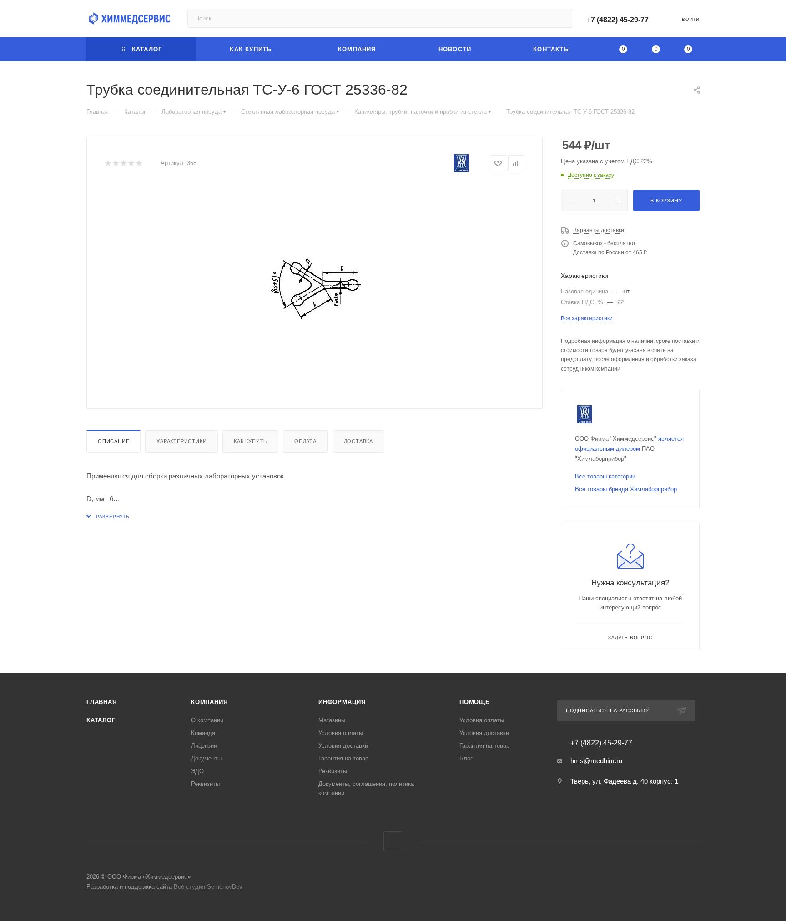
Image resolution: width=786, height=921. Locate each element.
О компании (207, 720)
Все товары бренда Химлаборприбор (626, 489)
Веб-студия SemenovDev (208, 886)
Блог (466, 758)
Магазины (331, 720)
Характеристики (181, 441)
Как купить (250, 441)
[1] (107, 163)
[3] (123, 163)
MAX (393, 841)
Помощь (474, 702)
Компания (209, 702)
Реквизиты (205, 783)
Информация (342, 702)
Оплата (305, 441)
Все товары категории (605, 476)
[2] (115, 163)
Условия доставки (343, 745)
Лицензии (204, 745)
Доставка (358, 441)
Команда (203, 733)
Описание (113, 441)
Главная (101, 702)
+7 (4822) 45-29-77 (618, 20)
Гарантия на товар (343, 758)
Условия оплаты (340, 733)
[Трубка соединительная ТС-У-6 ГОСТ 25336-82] (314, 288)
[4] (131, 163)
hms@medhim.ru (596, 761)
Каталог (101, 720)
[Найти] (561, 18)
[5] (138, 163)
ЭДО (197, 771)
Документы (206, 758)
